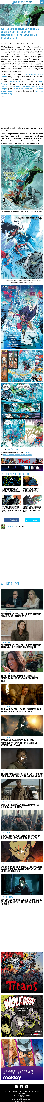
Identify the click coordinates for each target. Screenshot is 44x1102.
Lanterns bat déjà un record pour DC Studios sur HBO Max (20, 806)
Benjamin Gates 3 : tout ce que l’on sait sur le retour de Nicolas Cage (21, 711)
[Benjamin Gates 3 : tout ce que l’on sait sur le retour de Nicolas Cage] (22, 694)
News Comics (12, 42)
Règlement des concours (22, 1101)
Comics (3, 42)
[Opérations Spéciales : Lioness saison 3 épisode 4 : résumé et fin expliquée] (22, 630)
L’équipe (22, 1097)
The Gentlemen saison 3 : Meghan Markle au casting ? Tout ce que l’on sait (20, 678)
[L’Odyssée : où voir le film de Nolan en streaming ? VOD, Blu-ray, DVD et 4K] (22, 820)
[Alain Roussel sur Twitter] (19, 526)
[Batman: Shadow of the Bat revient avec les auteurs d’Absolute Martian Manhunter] (11, 481)
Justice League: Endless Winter (22, 454)
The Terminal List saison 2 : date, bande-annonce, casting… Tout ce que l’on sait (22, 775)
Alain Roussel (8, 44)
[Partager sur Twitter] (32, 520)
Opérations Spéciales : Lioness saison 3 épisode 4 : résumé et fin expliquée (21, 646)
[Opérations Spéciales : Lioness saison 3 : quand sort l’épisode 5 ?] (22, 599)
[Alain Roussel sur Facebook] (16, 526)
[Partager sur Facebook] (11, 520)
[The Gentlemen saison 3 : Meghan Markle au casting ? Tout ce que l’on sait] (22, 661)
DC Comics (7, 454)
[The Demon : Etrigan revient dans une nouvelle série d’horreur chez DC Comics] (32, 481)
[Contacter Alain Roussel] (23, 526)
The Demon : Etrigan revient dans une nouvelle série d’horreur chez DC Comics (31, 490)
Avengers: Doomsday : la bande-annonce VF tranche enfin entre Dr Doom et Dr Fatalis (19, 743)
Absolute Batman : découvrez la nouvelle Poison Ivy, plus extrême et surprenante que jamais (32, 509)
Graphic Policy (12, 449)
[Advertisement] (22, 110)
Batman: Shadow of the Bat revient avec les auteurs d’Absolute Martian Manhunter (11, 490)
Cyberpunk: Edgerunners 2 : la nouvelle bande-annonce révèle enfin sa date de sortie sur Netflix (21, 869)
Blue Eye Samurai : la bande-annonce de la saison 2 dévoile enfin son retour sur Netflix (21, 902)
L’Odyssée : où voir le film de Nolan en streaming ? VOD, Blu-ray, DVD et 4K (20, 837)
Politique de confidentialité (22, 1095)
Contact (22, 1098)
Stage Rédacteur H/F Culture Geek (22, 1100)
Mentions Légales (22, 1094)
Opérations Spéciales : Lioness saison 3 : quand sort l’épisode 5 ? (22, 615)
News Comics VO (23, 42)
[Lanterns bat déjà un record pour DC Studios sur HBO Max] (22, 789)
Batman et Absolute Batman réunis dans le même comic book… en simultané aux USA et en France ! (11, 509)
